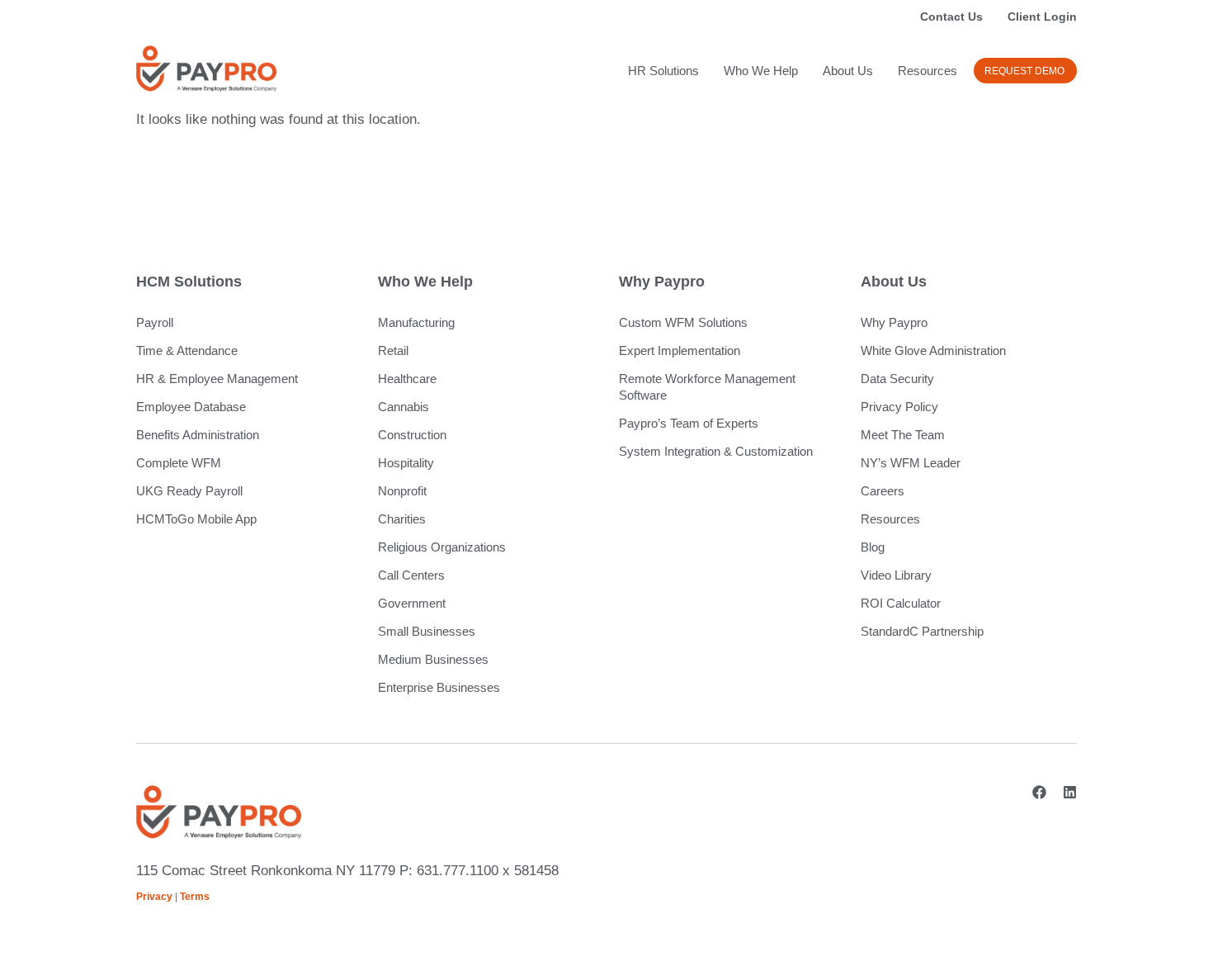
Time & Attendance (187, 350)
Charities (402, 519)
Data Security (897, 379)
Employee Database (191, 407)
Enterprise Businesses (439, 687)
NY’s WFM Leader (910, 463)
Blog (873, 547)
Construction (412, 435)
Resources (927, 71)
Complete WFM (178, 463)
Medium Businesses (433, 659)
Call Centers (411, 575)
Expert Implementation (679, 350)
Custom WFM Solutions (683, 322)
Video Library (896, 575)
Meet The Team (903, 435)
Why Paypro (894, 322)
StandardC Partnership (922, 631)
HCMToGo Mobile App (196, 519)
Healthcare (407, 379)
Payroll (154, 322)
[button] (1025, 70)
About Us (848, 71)
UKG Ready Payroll (189, 491)
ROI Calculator (901, 603)
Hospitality (406, 463)
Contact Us (951, 16)
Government (412, 603)
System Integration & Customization (716, 451)
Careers (882, 491)
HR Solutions (663, 71)
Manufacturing (416, 322)
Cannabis (403, 407)
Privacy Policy (899, 407)
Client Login (1042, 16)
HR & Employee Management (217, 379)
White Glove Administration (933, 350)
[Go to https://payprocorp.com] (206, 68)
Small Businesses (426, 631)
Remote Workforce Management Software (707, 387)
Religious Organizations (442, 547)
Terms (195, 896)
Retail (393, 350)
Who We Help (761, 71)
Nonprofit (402, 491)
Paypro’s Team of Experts (688, 423)
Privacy (154, 896)
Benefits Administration (197, 435)
